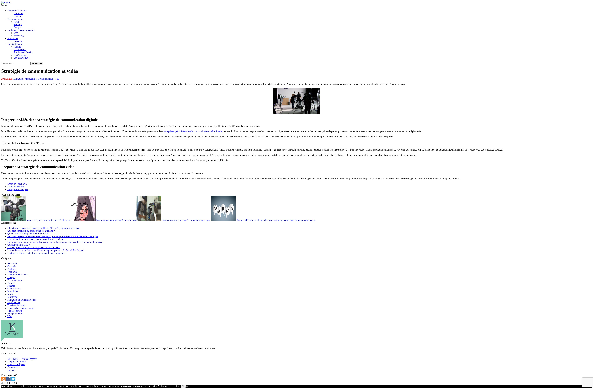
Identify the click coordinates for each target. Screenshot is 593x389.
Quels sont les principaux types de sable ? (27, 233)
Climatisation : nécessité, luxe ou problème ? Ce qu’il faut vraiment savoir (43, 228)
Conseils (11, 266)
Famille (11, 283)
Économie (12, 272)
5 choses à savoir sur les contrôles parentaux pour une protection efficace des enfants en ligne (52, 236)
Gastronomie (13, 288)
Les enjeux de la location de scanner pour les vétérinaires (35, 239)
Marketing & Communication (39, 78)
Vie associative (14, 310)
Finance (11, 285)
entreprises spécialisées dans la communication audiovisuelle (193, 131)
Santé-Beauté (13, 302)
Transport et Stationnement (20, 308)
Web (57, 78)
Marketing (18, 78)
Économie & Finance (17, 274)
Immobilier (12, 291)
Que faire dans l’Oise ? (18, 244)
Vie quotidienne (15, 313)
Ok (183, 386)
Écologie (11, 269)
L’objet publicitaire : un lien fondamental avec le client (33, 247)
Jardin (10, 294)
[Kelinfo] (6, 2)
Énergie (11, 277)
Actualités (12, 263)
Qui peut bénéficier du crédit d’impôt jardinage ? (31, 230)
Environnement (14, 280)
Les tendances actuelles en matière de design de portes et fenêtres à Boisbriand (45, 250)
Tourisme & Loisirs (16, 305)
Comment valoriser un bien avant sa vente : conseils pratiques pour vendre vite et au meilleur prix (54, 242)
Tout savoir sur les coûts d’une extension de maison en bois (36, 253)
